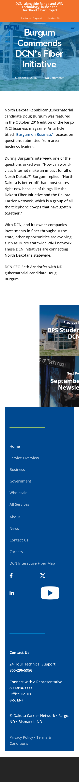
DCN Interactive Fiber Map (32, 563)
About (15, 516)
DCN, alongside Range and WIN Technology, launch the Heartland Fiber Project (39, 6)
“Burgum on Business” (34, 134)
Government (20, 481)
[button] (73, 27)
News (14, 528)
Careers (16, 551)
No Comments (54, 78)
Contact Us (19, 540)
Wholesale (18, 492)
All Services (19, 504)
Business (17, 469)
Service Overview (24, 457)
